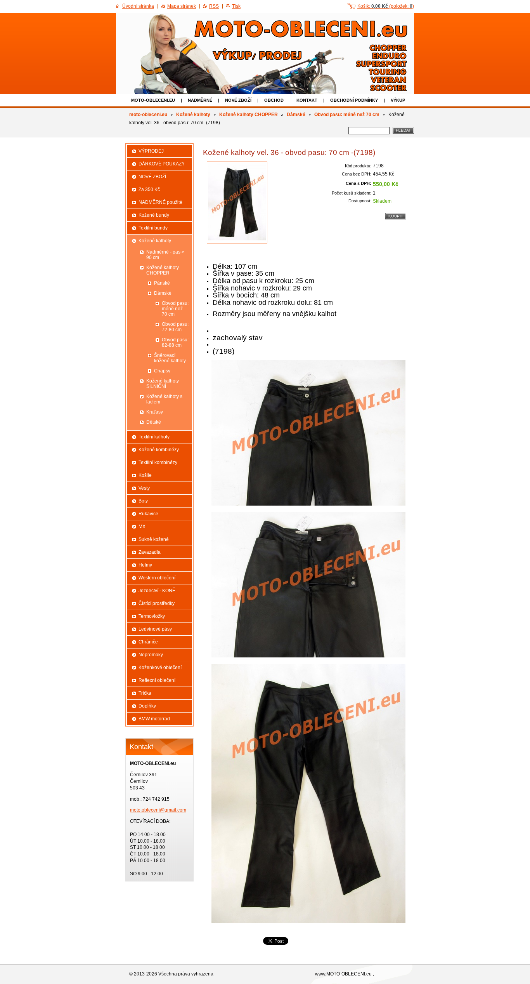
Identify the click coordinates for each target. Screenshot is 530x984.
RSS (214, 6)
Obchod (274, 100)
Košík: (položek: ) (385, 6)
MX (142, 526)
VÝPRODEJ (151, 151)
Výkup (398, 100)
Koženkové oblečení (160, 667)
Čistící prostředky (157, 603)
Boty (143, 501)
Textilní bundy (153, 228)
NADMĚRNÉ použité (160, 202)
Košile (145, 475)
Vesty (144, 488)
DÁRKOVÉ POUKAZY (162, 164)
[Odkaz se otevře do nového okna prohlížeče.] (237, 202)
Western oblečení (157, 578)
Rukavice (148, 513)
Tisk (236, 6)
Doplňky (147, 706)
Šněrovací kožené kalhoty (170, 358)
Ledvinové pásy (155, 629)
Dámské (296, 114)
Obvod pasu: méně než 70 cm (346, 114)
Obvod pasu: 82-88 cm (175, 342)
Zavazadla (150, 552)
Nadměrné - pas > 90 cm (165, 254)
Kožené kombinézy (159, 449)
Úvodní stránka (138, 6)
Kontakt (306, 100)
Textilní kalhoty (154, 437)
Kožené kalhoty (193, 114)
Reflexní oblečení (157, 680)
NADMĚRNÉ (200, 100)
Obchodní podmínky (354, 100)
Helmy (145, 565)
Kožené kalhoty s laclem (164, 399)
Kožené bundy (154, 215)
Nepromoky (151, 654)
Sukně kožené (154, 539)
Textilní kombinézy (158, 462)
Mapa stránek (181, 6)
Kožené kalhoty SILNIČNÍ (162, 383)
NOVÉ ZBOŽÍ (238, 100)
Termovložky (152, 616)
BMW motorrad (154, 718)
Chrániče (148, 642)
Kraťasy (154, 412)
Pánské (162, 283)
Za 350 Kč (149, 189)
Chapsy (162, 371)
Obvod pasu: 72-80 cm (175, 327)
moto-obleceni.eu (153, 100)
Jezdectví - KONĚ (157, 590)
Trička (145, 693)
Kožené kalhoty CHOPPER (248, 114)
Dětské (153, 422)
